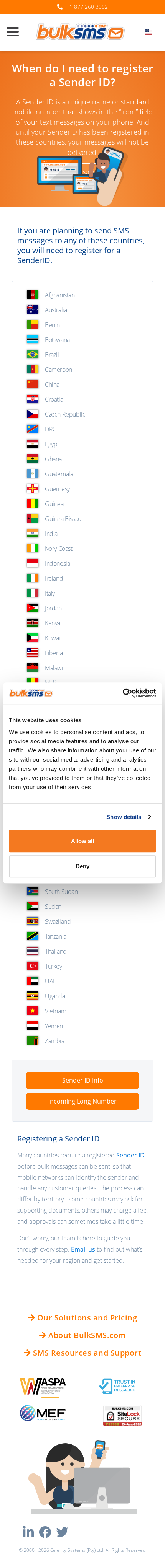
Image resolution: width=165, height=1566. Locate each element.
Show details (123, 817)
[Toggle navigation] (16, 32)
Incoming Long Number (82, 1101)
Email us (83, 1249)
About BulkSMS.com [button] (86, 1335)
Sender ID (130, 1155)
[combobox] (151, 34)
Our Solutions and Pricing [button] (86, 1317)
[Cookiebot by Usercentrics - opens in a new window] (122, 693)
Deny (82, 866)
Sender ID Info (82, 1080)
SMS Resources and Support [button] (86, 1353)
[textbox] (151, 32)
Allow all (82, 841)
